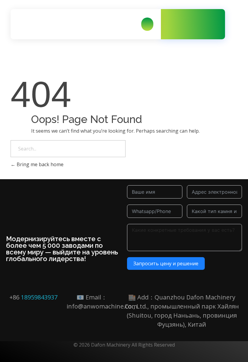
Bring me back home (39, 164)
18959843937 (39, 297)
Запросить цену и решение (165, 263)
